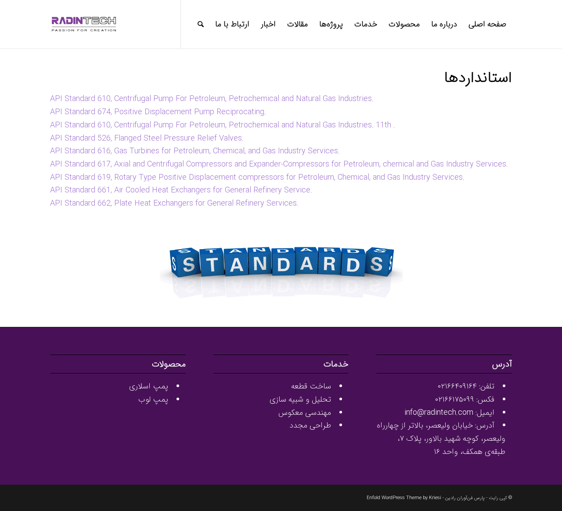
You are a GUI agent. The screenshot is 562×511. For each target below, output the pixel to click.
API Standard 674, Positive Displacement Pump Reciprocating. (158, 112)
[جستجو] (200, 24)
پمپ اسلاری (148, 386)
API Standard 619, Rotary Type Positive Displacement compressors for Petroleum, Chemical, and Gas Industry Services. (257, 177)
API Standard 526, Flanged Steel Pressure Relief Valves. (147, 138)
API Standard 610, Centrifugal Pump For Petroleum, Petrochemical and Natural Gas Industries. (212, 99)
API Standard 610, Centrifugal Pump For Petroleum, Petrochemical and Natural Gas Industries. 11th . (222, 125)
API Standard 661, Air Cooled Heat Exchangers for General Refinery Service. (181, 190)
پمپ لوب (153, 399)
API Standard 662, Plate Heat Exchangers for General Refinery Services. (174, 203)
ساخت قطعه (311, 386)
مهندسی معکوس (304, 412)
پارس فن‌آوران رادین (465, 498)
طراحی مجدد (310, 425)
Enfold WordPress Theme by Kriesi (404, 498)
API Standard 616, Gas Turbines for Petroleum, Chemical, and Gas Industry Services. (195, 151)
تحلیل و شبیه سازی (300, 399)
